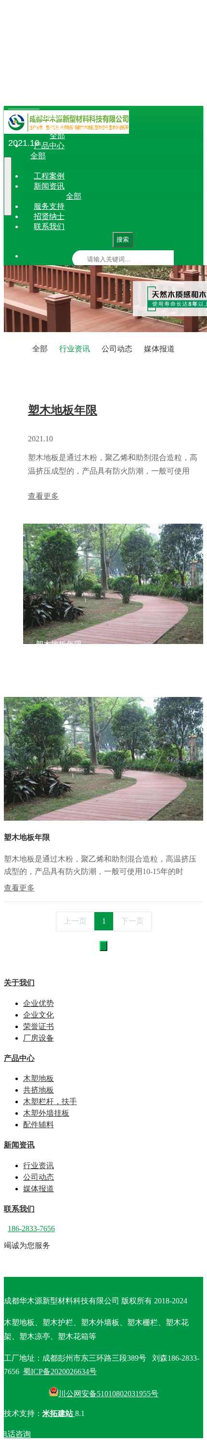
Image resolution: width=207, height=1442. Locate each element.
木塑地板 (63, 156)
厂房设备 (180, 135)
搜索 (122, 239)
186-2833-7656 (31, 1228)
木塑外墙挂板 (46, 1113)
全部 (57, 135)
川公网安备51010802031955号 (108, 1394)
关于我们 (49, 125)
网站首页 (49, 115)
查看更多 (43, 496)
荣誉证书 (147, 135)
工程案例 (49, 176)
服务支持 (49, 206)
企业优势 (82, 135)
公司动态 (131, 196)
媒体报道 (164, 196)
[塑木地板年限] (103, 818)
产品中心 (49, 146)
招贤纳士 (49, 216)
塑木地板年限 (62, 410)
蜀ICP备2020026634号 (60, 1371)
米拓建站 (58, 1413)
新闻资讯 (49, 186)
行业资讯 (98, 196)
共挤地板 (95, 156)
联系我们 (49, 226)
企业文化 (115, 135)
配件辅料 (122, 166)
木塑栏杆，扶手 (140, 156)
